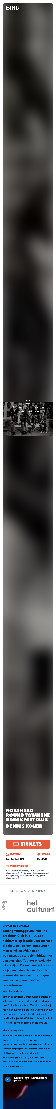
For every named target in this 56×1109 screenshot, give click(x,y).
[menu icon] (48, 7)
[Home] (9, 8)
